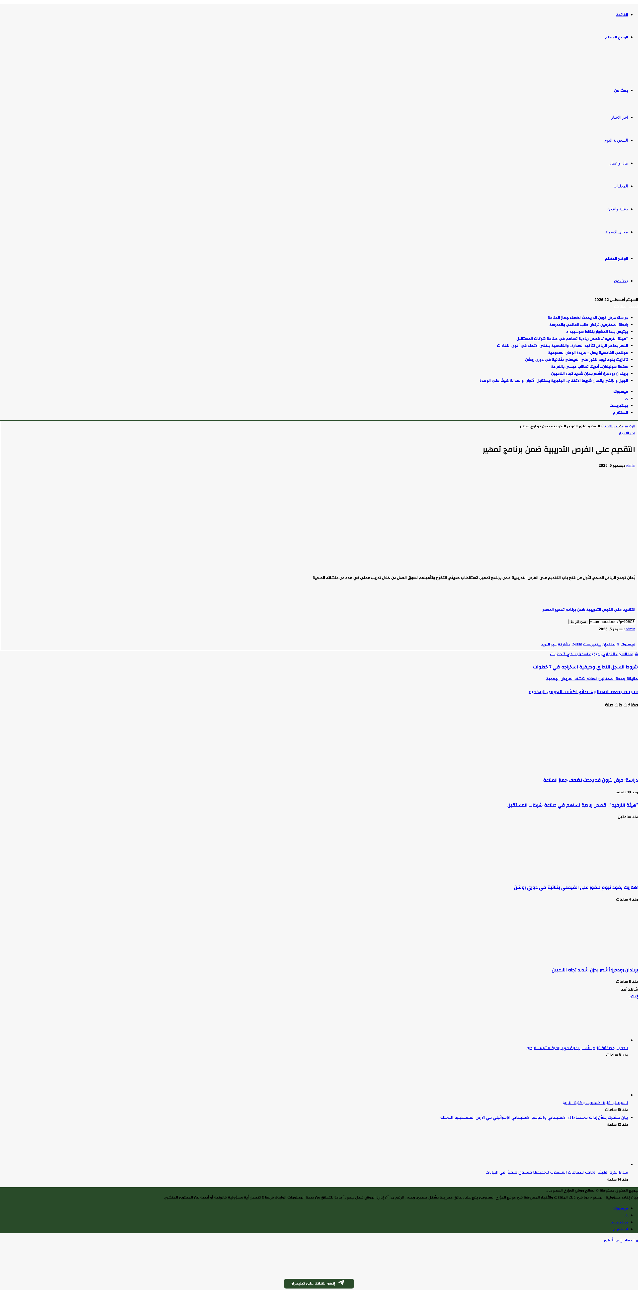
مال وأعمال (618, 163)
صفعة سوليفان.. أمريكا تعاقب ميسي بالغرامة (589, 367)
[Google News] (620, 637)
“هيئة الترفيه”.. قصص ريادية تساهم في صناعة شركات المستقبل (572, 339)
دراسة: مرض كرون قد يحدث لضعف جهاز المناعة (588, 318)
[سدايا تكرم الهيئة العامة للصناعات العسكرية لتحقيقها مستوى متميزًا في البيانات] (600, 1165)
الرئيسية (628, 426)
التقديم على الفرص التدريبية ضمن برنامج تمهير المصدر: (588, 610)
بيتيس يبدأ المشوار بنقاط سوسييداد (597, 332)
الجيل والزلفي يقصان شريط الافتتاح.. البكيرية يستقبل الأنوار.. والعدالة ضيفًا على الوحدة (554, 380)
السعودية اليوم (616, 140)
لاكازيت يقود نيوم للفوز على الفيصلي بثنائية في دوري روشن (576, 360)
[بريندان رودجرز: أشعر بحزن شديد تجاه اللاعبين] (589, 957)
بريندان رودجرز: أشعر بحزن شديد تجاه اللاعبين (589, 373)
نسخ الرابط (578, 622)
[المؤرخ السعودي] (619, 64)
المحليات (621, 186)
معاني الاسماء (616, 232)
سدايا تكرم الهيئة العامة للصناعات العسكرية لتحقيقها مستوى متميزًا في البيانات (557, 1172)
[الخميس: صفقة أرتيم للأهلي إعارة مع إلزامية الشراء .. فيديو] (600, 1040)
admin (630, 465)
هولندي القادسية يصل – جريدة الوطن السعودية (588, 353)
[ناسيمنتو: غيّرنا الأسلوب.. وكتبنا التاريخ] (600, 1095)
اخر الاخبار (619, 117)
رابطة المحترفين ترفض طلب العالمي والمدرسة (588, 325)
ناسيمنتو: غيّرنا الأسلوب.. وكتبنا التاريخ (595, 1103)
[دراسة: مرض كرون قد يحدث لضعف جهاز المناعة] (589, 767)
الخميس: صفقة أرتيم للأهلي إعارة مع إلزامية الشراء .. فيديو (577, 1048)
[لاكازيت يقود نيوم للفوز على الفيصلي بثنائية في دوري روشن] (589, 874)
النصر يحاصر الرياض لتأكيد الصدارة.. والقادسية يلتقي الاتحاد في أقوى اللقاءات (562, 346)
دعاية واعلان (617, 209)
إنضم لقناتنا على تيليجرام (313, 1283)
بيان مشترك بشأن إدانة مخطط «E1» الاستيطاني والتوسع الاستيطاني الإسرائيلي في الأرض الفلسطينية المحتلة (534, 1117)
